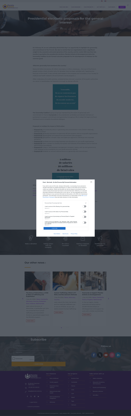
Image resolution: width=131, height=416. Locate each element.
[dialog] (65, 208)
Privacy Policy (74, 233)
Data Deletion (57, 233)
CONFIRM (54, 228)
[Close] (91, 182)
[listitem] (65, 203)
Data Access (65, 233)
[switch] (84, 206)
